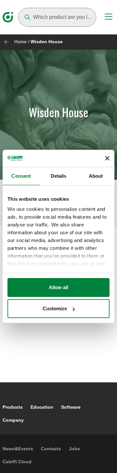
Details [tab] (59, 176)
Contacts (51, 448)
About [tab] (96, 176)
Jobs (74, 448)
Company (13, 420)
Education (42, 407)
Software (71, 407)
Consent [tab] (21, 176)
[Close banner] (107, 158)
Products (13, 407)
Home (20, 41)
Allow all (58, 287)
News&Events (18, 448)
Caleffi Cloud (17, 461)
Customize (55, 308)
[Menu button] (108, 17)
